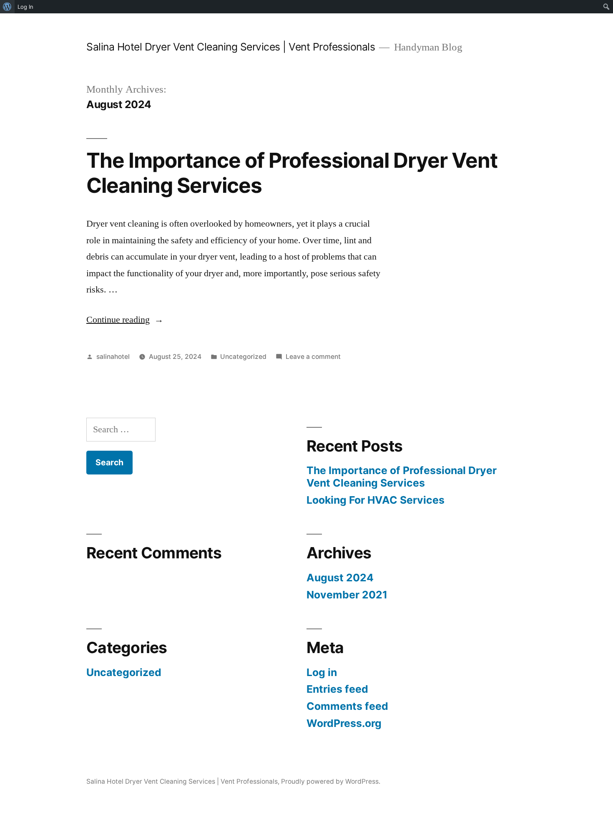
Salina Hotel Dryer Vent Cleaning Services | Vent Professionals (230, 46)
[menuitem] (7, 6)
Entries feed (337, 689)
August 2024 (340, 577)
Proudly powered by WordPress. (330, 781)
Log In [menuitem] (25, 6)
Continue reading (124, 319)
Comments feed (347, 706)
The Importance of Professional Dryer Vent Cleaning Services (291, 172)
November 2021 (346, 594)
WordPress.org (344, 723)
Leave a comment (313, 357)
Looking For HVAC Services (375, 500)
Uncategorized (243, 357)
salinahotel (113, 357)
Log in (321, 672)
